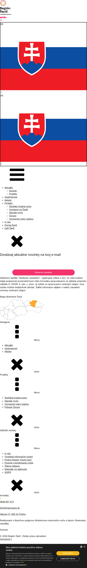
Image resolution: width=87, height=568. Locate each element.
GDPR (8, 472)
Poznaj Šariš (11, 225)
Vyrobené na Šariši (18, 209)
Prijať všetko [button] (68, 553)
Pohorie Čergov (12, 407)
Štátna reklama (12, 466)
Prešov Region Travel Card (18, 460)
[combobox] (81, 547)
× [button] (84, 547)
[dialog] (43, 556)
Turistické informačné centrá (19, 456)
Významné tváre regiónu (21, 219)
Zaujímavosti (11, 197)
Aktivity (8, 200)
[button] (43, 128)
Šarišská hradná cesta (20, 206)
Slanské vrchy (16, 212)
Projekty (13, 194)
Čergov (12, 216)
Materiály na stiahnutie (16, 469)
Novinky (13, 191)
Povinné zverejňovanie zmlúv (19, 463)
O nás (8, 222)
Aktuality (9, 187)
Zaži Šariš (9, 228)
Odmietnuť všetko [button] (67, 559)
